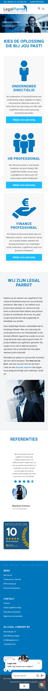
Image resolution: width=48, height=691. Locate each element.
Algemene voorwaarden (13, 616)
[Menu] (43, 9)
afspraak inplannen (24, 367)
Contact (7, 603)
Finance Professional (12, 588)
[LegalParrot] (20, 9)
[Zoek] (37, 9)
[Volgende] (39, 456)
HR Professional (10, 584)
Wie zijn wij (8, 575)
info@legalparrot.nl (11, 640)
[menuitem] (37, 9)
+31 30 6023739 (20, 2)
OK (24, 686)
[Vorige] (9, 456)
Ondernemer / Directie (12, 579)
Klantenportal (37, 2)
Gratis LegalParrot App (12, 608)
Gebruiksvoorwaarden (12, 612)
